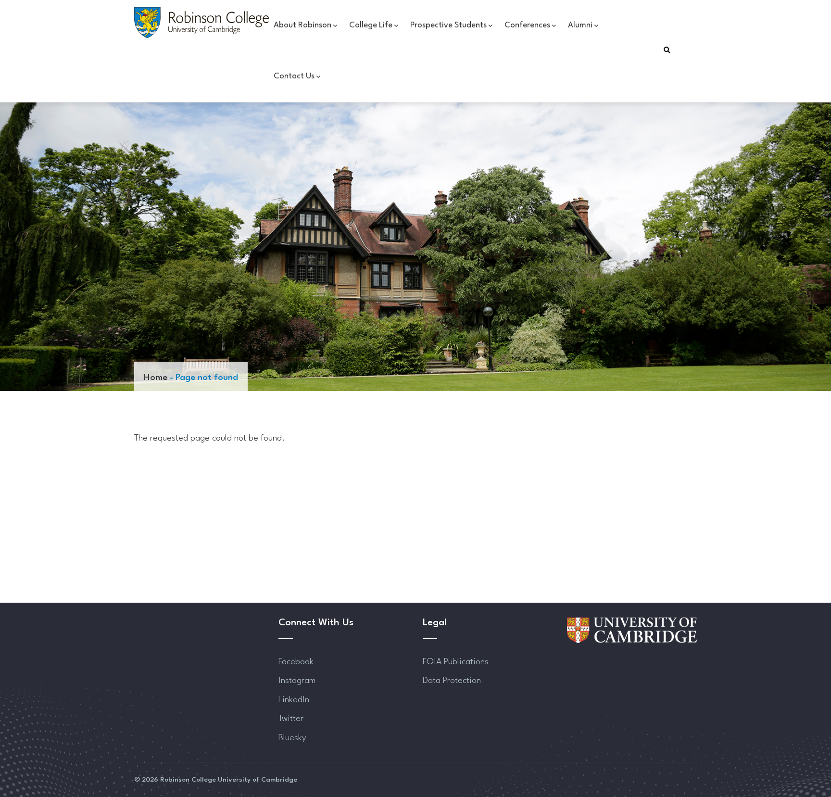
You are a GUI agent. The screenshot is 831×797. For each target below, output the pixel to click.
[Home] (201, 22)
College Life (370, 25)
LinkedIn (293, 700)
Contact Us (294, 76)
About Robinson (302, 25)
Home (155, 377)
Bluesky (292, 738)
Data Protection (452, 680)
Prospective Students (448, 25)
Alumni (580, 25)
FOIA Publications (456, 662)
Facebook (296, 662)
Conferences (527, 25)
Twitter (290, 718)
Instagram (296, 680)
